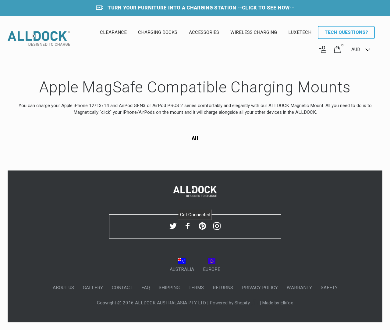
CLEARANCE (113, 32)
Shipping (169, 287)
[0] (337, 50)
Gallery (93, 287)
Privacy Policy (260, 287)
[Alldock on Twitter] (173, 226)
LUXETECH (299, 32)
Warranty (299, 287)
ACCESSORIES (204, 32)
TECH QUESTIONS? (346, 32)
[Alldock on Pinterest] (202, 226)
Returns (223, 287)
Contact (122, 287)
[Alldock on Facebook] (187, 226)
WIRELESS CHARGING (253, 32)
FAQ (145, 287)
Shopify (243, 303)
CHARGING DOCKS (157, 32)
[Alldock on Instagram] (217, 226)
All (195, 138)
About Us (63, 287)
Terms (196, 287)
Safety (329, 287)
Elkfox (286, 303)
